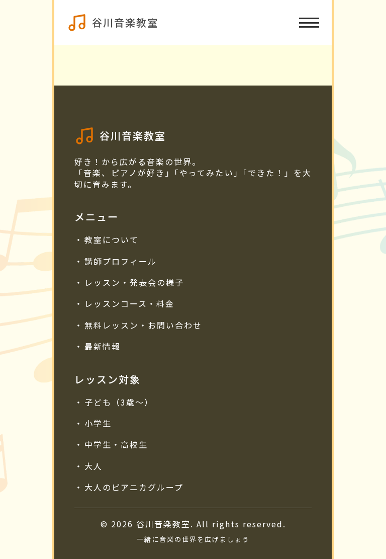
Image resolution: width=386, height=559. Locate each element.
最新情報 (102, 346)
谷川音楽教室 (125, 22)
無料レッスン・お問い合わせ (143, 325)
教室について (111, 239)
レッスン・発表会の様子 (134, 282)
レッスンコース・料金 (129, 303)
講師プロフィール (120, 261)
